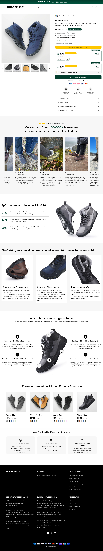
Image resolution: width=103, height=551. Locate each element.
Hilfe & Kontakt (73, 481)
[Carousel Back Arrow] (2, 68)
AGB (70, 501)
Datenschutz (72, 504)
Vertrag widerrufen (74, 506)
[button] (58, 7)
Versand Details (73, 487)
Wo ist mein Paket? (74, 478)
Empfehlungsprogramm (76, 489)
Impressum (72, 509)
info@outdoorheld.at (49, 475)
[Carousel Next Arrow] (49, 68)
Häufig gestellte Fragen (76, 475)
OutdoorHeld (53, 546)
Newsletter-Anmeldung (76, 484)
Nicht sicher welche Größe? (65, 43)
